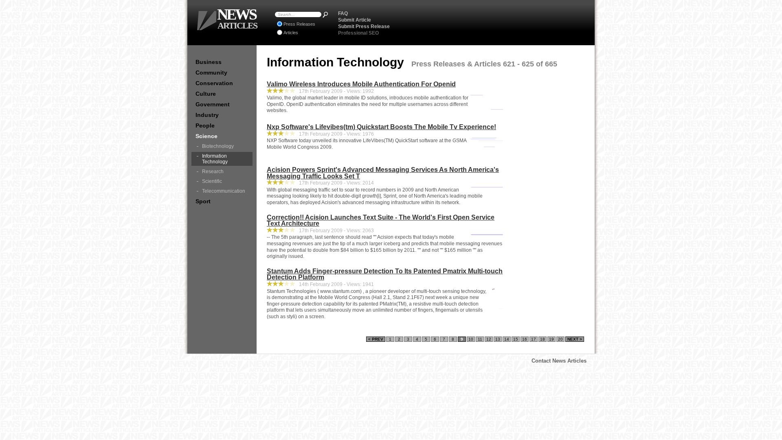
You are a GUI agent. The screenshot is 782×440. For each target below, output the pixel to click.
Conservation (214, 83)
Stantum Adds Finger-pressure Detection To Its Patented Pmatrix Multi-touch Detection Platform (385, 274)
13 (497, 339)
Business (209, 62)
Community (211, 72)
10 (470, 339)
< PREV (375, 339)
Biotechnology (218, 146)
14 (506, 339)
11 (480, 339)
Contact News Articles (559, 361)
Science (206, 136)
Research (213, 171)
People (205, 125)
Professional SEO (358, 33)
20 (560, 339)
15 (515, 339)
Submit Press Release (364, 26)
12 (488, 339)
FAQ (343, 13)
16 (524, 339)
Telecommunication (223, 191)
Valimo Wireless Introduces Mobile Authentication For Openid (361, 84)
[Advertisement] (493, 22)
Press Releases (299, 24)
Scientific (212, 181)
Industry (207, 115)
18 (542, 339)
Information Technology (215, 159)
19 (551, 339)
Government (213, 104)
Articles (290, 32)
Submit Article (354, 20)
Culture (206, 93)
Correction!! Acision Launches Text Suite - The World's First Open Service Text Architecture (380, 220)
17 (533, 339)
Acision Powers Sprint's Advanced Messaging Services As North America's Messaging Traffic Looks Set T (383, 173)
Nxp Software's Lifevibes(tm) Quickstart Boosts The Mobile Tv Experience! (381, 127)
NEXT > (574, 339)
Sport (203, 201)
